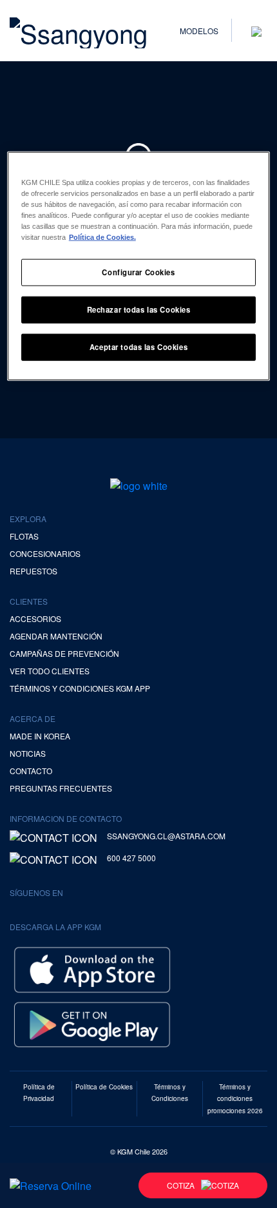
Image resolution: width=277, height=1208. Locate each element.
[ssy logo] (138, 485)
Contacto (31, 770)
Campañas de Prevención (64, 653)
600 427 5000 (131, 857)
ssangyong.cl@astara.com (166, 835)
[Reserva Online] (50, 1185)
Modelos (199, 30)
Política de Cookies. (102, 237)
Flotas (24, 536)
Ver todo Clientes (50, 670)
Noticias (28, 753)
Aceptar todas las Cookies (138, 347)
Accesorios (35, 618)
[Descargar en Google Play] (92, 1022)
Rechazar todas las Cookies (139, 309)
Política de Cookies (104, 1086)
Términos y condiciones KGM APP (80, 688)
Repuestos (33, 570)
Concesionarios (45, 553)
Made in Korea (40, 735)
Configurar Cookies (138, 272)
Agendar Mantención (56, 635)
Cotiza (181, 1185)
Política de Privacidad (39, 1092)
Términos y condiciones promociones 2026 (235, 1098)
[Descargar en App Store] (92, 967)
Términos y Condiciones (169, 1092)
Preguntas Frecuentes (61, 788)
